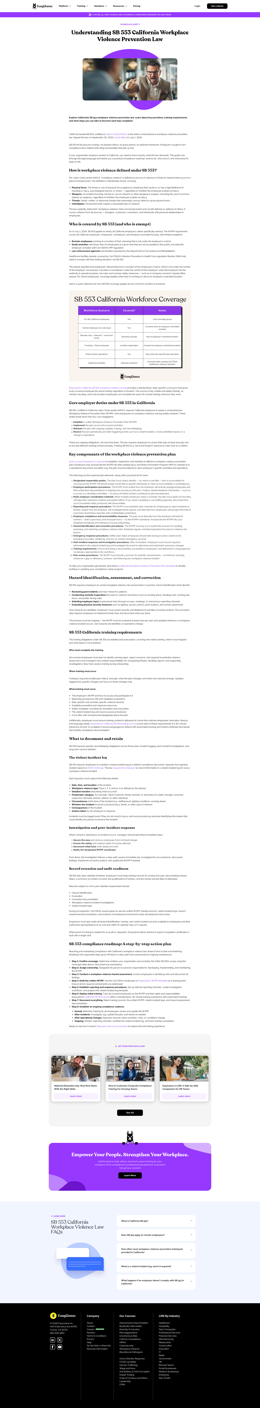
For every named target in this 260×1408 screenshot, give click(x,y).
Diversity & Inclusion (129, 1329)
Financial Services (168, 1336)
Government (165, 1358)
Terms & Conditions (96, 1336)
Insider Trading (126, 1375)
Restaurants (165, 1342)
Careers (91, 1329)
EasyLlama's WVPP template (153, 980)
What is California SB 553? (134, 1221)
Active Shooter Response (132, 1358)
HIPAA (122, 1342)
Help (89, 1342)
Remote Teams (166, 1365)
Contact (91, 1326)
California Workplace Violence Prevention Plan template (147, 566)
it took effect (120, 137)
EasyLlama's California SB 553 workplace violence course (98, 388)
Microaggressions (128, 1332)
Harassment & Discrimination (133, 1323)
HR (160, 1362)
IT (160, 1352)
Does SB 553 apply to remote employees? (143, 1235)
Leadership (125, 1381)
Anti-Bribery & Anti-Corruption (134, 1371)
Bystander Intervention (130, 1326)
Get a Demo (217, 6)
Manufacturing (166, 1339)
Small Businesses (167, 1368)
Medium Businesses (169, 1371)
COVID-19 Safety (127, 1362)
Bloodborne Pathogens (131, 1352)
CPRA (122, 1384)
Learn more (76, 1096)
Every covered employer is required (87, 461)
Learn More (130, 1175)
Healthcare (164, 1323)
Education (164, 1349)
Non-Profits (164, 1378)
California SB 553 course (97, 997)
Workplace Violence (129, 1349)
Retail (161, 1355)
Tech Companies (167, 1329)
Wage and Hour (127, 1368)
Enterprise (164, 1375)
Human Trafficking (128, 1365)
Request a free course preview (112, 1026)
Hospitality (164, 1326)
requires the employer (124, 768)
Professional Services (169, 1332)
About (90, 1323)
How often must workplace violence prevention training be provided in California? (152, 1251)
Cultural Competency (130, 1339)
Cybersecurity (126, 1345)
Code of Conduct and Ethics (133, 1378)
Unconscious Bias (128, 1336)
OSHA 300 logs (96, 768)
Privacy (90, 1339)
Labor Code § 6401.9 (116, 134)
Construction (165, 1345)
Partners (91, 1332)
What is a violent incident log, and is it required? (146, 1266)
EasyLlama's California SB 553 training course (113, 723)
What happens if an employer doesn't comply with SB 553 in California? (152, 1282)
